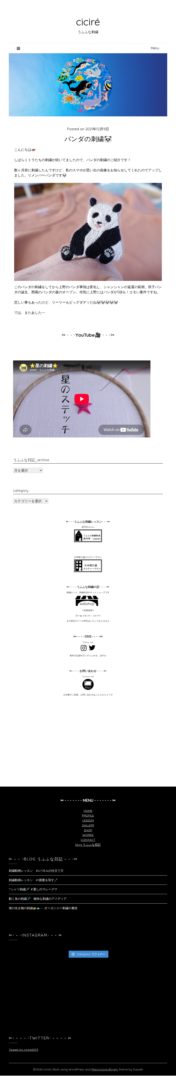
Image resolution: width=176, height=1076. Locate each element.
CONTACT (88, 840)
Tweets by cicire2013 (23, 1050)
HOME (88, 811)
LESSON (88, 820)
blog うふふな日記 (88, 845)
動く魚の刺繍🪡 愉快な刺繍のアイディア (38, 899)
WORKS (88, 835)
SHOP (88, 830)
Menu (155, 48)
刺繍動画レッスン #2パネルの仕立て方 (36, 871)
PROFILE (88, 815)
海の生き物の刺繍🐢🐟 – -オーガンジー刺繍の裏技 (43, 908)
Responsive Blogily (104, 1069)
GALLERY (88, 825)
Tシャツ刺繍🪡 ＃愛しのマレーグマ (33, 889)
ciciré (88, 21)
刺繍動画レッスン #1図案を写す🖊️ (33, 880)
